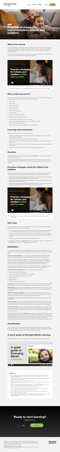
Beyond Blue (12, 242)
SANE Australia (27, 242)
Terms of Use (15, 445)
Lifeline (48, 240)
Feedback (19, 445)
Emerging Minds (10, 4)
